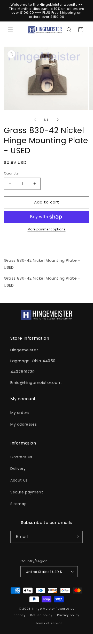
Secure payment (26, 492)
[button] (10, 29)
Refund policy (41, 615)
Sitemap (18, 503)
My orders (19, 412)
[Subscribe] (76, 537)
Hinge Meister (43, 609)
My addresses (23, 424)
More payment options (47, 229)
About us (19, 480)
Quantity (11, 173)
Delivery (18, 468)
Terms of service (48, 623)
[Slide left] (35, 119)
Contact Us (21, 457)
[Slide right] (58, 119)
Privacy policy (68, 615)
